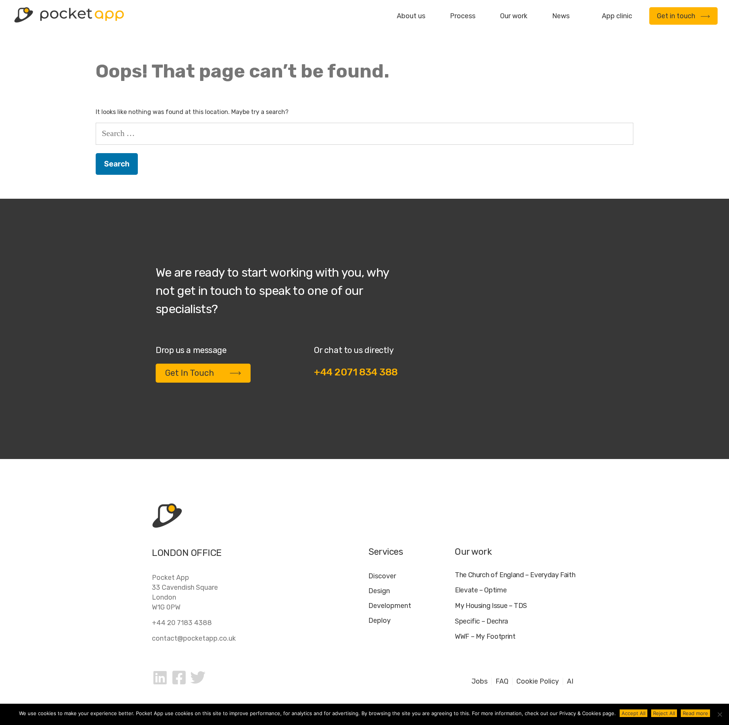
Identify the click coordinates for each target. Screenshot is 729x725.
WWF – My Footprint (485, 637)
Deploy (379, 620)
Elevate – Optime (481, 590)
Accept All (633, 713)
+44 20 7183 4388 (182, 623)
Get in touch (676, 16)
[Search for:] (364, 133)
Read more (695, 713)
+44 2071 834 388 (356, 372)
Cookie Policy (537, 681)
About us (411, 16)
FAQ (501, 681)
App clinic (617, 16)
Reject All (664, 713)
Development (389, 606)
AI (570, 681)
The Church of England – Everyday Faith (515, 575)
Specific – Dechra (481, 621)
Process (462, 16)
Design (379, 591)
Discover (382, 576)
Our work (513, 16)
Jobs (480, 681)
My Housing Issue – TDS (491, 606)
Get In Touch (189, 373)
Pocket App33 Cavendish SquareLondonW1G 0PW (185, 592)
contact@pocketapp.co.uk (194, 638)
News (561, 16)
